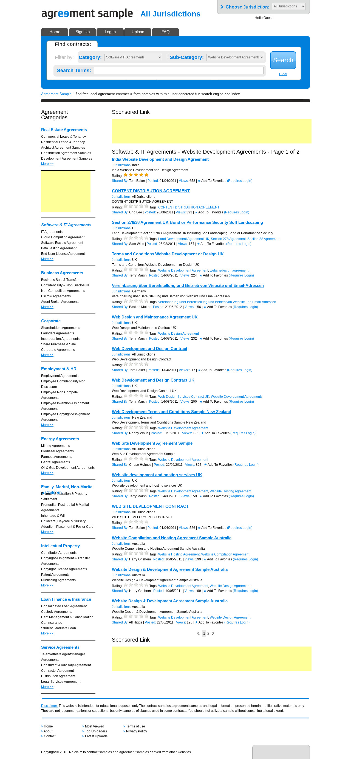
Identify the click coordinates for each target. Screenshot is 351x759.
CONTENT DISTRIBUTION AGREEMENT (151, 190)
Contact (49, 736)
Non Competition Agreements (63, 291)
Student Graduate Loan (58, 628)
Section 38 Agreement (263, 239)
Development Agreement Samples (66, 158)
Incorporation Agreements (60, 339)
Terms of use (135, 726)
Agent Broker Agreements (60, 302)
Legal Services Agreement (60, 682)
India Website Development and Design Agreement (160, 159)
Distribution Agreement (58, 676)
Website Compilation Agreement (225, 554)
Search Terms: (74, 69)
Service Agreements (60, 647)
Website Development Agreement (183, 270)
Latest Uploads (96, 736)
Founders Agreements (57, 333)
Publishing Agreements (58, 580)
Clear (283, 74)
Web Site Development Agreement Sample (152, 443)
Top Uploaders (96, 731)
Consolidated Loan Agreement (64, 606)
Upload (138, 31)
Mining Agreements (55, 446)
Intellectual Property (60, 545)
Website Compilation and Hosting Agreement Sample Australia (171, 537)
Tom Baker (137, 181)
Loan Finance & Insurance (66, 599)
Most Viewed (94, 726)
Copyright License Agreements (64, 569)
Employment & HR (59, 368)
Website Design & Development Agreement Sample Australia (170, 569)
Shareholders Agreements (60, 328)
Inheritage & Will (53, 516)
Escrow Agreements (56, 296)
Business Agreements (62, 272)
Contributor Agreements (59, 553)
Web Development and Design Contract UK (153, 380)
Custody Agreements (56, 612)
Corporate (51, 320)
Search (283, 60)
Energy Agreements (60, 438)
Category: (90, 56)
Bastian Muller (140, 307)
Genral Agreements (55, 462)
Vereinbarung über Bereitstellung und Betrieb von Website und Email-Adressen (188, 285)
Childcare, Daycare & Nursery (63, 521)
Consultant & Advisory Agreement (66, 665)
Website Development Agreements (236, 397)
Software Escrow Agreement (62, 243)
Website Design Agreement (178, 333)
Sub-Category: (187, 56)
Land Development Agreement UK (183, 239)
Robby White (138, 433)
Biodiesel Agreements (57, 451)
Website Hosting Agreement (230, 491)
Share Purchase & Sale (58, 344)
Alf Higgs (135, 622)
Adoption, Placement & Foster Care (67, 527)
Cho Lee (135, 212)
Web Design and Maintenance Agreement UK (155, 317)
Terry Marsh (138, 275)
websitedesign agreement (229, 270)
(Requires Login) (239, 181)
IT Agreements (52, 232)
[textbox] (179, 70)
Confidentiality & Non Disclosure (65, 285)
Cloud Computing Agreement (62, 237)
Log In (110, 31)
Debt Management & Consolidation (67, 617)
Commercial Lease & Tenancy (63, 137)
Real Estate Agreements (64, 129)
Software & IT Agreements (66, 224)
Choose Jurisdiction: (247, 5)
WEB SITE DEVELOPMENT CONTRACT (150, 506)
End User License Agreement (63, 254)
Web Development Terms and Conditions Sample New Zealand (171, 411)
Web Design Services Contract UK (183, 397)
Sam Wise (136, 244)
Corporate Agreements (58, 350)
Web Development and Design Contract (149, 348)
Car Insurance (51, 623)
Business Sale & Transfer (60, 280)
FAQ (166, 31)
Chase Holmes (140, 465)
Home (54, 31)
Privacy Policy (136, 731)
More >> (47, 164)
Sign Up (82, 31)
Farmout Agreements (56, 457)
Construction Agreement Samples (66, 153)
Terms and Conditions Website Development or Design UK (168, 254)
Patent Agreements (55, 575)
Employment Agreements (59, 376)
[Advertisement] (65, 191)
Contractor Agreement (57, 671)
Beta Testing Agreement (59, 248)
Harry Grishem (140, 559)
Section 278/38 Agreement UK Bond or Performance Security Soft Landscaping (187, 222)
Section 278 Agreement (228, 239)
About (48, 731)
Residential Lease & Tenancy (63, 142)
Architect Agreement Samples (63, 147)
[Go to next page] (213, 633)
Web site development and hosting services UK (157, 474)
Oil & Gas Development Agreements (68, 468)
